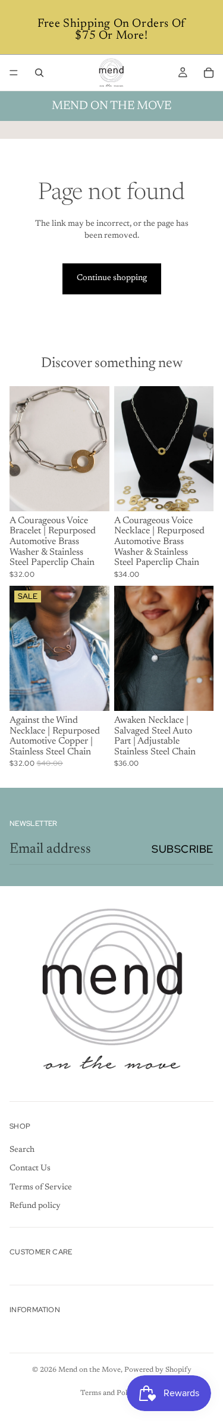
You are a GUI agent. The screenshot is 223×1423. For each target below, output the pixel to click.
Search (22, 1150)
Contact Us (30, 1168)
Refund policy (35, 1206)
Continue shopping (112, 278)
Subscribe (182, 849)
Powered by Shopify (157, 1370)
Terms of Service (41, 1187)
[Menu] (13, 72)
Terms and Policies (111, 1393)
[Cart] (209, 73)
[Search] (39, 73)
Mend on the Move (89, 1370)
